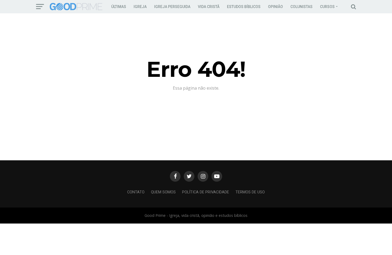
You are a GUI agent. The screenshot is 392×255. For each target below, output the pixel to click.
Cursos (327, 7)
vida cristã (208, 7)
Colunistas (301, 7)
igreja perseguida (172, 7)
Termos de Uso (250, 192)
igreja (140, 7)
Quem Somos (163, 192)
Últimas (118, 7)
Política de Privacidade (205, 192)
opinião (275, 7)
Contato (136, 192)
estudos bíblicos (244, 7)
